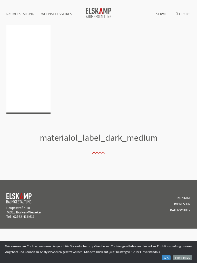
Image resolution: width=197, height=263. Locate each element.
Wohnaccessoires (56, 14)
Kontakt (184, 198)
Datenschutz (180, 210)
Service (162, 14)
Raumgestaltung (20, 14)
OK (166, 257)
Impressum (182, 204)
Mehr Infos (182, 257)
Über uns (183, 14)
